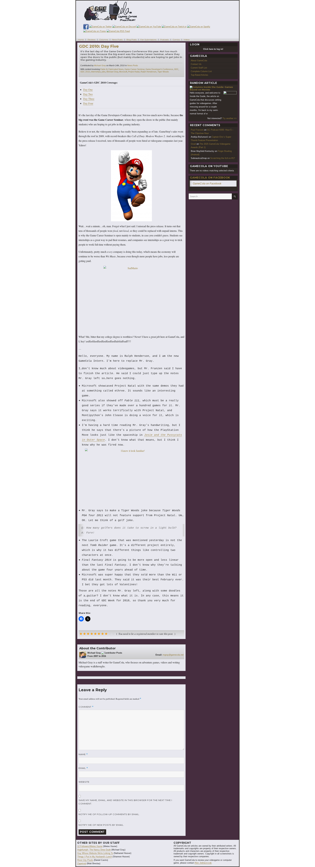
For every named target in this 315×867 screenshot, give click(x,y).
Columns (103, 39)
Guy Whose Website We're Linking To (95, 853)
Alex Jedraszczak (203, 863)
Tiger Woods (163, 72)
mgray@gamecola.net (173, 655)
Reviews (91, 39)
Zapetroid (81, 863)
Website (84, 782)
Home (81, 39)
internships (96, 72)
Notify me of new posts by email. (101, 825)
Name (83, 754)
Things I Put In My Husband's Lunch (94, 856)
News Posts (117, 39)
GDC (176, 69)
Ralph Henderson (149, 72)
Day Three (88, 98)
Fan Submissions (148, 39)
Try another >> (229, 118)
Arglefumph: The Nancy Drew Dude (94, 849)
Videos (186, 39)
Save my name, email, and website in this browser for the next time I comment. (125, 802)
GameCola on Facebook (210, 177)
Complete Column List (201, 71)
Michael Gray (100, 65)
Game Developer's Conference (159, 69)
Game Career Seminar (135, 69)
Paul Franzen (197, 130)
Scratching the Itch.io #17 (222, 158)
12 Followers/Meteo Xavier (90, 846)
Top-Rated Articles (199, 75)
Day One (88, 89)
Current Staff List (199, 68)
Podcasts (164, 39)
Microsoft (123, 72)
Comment (86, 706)
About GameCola (199, 60)
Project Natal (134, 72)
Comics (176, 39)
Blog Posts (131, 39)
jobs (103, 72)
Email (83, 768)
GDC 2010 (85, 72)
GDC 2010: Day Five (99, 46)
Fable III (103, 69)
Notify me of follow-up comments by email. (109, 814)
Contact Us (196, 64)
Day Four (88, 103)
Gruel (193, 144)
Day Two (88, 94)
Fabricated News (116, 69)
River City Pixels (85, 860)
